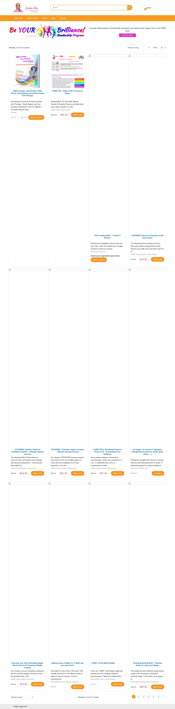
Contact (63, 18)
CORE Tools (55, 110)
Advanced (94, 252)
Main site (19, 18)
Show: (155, 47)
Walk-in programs (72, 682)
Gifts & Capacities (27, 679)
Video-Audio (65, 110)
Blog (53, 18)
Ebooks (13, 112)
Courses (102, 252)
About (44, 18)
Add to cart (77, 115)
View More (158, 473)
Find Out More (127, 35)
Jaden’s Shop (32, 18)
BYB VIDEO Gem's (58, 682)
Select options (36, 117)
